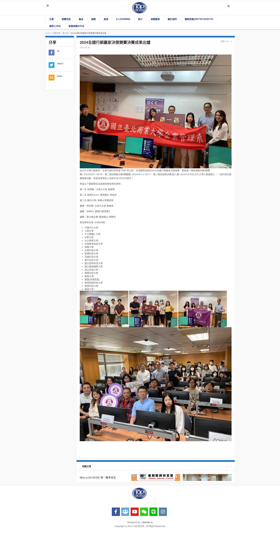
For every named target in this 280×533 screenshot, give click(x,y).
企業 (51, 19)
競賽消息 (66, 19)
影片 (140, 19)
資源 (106, 19)
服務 (93, 19)
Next (230, 466)
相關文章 (86, 466)
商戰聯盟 (155, 19)
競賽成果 (56, 33)
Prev (227, 466)
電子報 (65, 33)
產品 (81, 19)
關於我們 (172, 19)
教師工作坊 (55, 26)
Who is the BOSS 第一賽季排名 (98, 477)
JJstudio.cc (147, 522)
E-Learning (123, 19)
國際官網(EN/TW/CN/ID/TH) (199, 19)
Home (48, 33)
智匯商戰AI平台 (76, 26)
